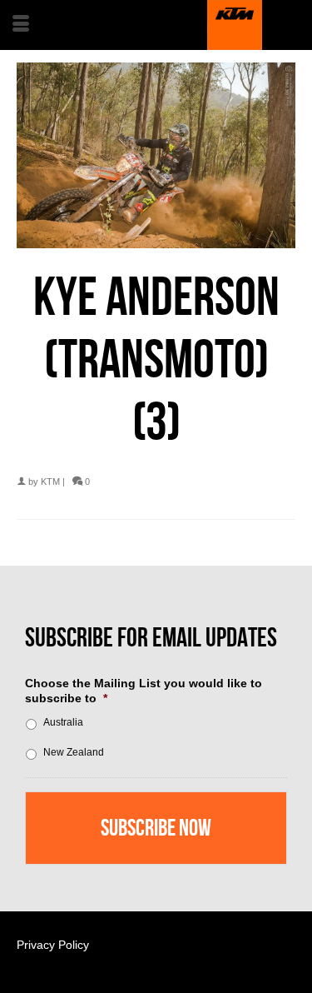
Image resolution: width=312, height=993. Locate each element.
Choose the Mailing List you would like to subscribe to (143, 690)
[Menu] (21, 25)
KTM (50, 482)
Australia (63, 722)
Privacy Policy (53, 944)
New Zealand (73, 752)
